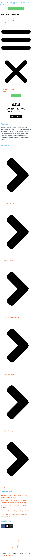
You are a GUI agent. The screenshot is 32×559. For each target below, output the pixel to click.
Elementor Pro (10, 555)
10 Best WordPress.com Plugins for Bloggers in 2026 (15, 511)
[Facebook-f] (3, 526)
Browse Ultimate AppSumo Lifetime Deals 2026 (15, 3)
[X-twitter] (7, 526)
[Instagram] (11, 526)
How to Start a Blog (8, 20)
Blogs (4, 22)
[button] (16, 55)
